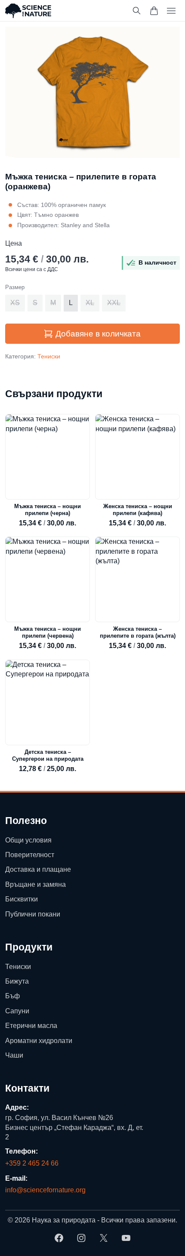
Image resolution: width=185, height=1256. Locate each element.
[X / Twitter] (103, 1238)
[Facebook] (59, 1238)
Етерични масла (31, 1025)
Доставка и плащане (38, 869)
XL (90, 302)
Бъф (12, 996)
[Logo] (28, 11)
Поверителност (29, 854)
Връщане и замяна (35, 884)
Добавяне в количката (98, 333)
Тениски (48, 356)
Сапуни (17, 1011)
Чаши (14, 1055)
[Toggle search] (136, 10)
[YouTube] (126, 1238)
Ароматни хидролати (38, 1040)
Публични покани (32, 914)
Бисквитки (21, 899)
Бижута (17, 981)
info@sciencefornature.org (45, 1190)
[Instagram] (81, 1238)
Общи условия (28, 840)
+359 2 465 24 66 (32, 1163)
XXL (113, 302)
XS (15, 302)
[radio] (15, 303)
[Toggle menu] (171, 10)
